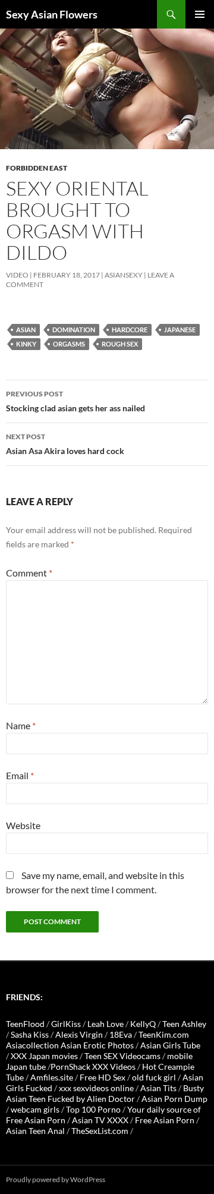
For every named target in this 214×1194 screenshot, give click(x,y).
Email (20, 775)
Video (17, 274)
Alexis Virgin (79, 1034)
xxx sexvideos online (96, 1088)
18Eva (120, 1034)
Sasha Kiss (30, 1034)
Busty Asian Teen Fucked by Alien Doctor (105, 1093)
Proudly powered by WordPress (55, 1179)
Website (23, 825)
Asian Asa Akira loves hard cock (65, 444)
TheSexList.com (99, 1131)
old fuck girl (154, 1077)
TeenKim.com (164, 1034)
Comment (29, 572)
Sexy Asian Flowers (51, 14)
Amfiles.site (51, 1077)
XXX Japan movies (44, 1056)
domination (73, 329)
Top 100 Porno (93, 1109)
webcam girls (35, 1109)
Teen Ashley (184, 1024)
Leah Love (105, 1024)
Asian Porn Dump (174, 1099)
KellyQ (143, 1024)
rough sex (120, 344)
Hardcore (129, 329)
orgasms (69, 344)
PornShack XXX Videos (93, 1066)
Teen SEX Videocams (122, 1056)
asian (26, 329)
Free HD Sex (102, 1077)
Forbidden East (36, 167)
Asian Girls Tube (170, 1045)
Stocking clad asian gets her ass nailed (75, 401)
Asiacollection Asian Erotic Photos (70, 1045)
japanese (180, 329)
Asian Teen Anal (35, 1131)
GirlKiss (66, 1024)
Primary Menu (199, 14)
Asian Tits (158, 1088)
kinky (26, 344)
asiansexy (124, 274)
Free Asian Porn (164, 1120)
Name (21, 725)
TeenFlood (25, 1024)
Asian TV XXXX (100, 1120)
